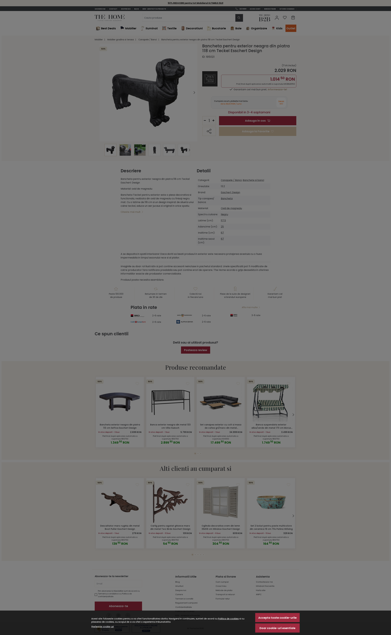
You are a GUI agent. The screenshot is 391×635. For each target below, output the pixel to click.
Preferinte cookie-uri (102, 626)
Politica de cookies (228, 618)
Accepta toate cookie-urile (277, 618)
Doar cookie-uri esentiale (277, 628)
